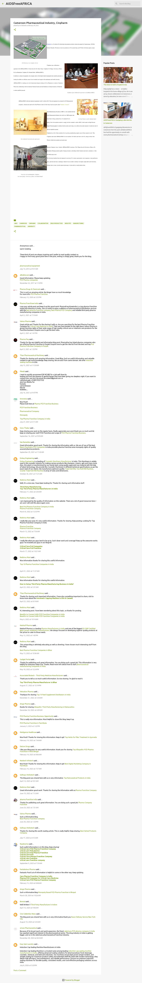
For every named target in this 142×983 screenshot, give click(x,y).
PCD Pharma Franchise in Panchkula (33, 723)
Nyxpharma (24, 844)
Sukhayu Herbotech (27, 775)
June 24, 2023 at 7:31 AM (29, 808)
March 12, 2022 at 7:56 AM (30, 531)
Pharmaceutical (19, 226)
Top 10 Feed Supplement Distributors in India (53, 695)
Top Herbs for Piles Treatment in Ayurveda (81, 737)
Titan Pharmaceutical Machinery (32, 355)
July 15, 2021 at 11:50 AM (29, 365)
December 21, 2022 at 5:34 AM (31, 698)
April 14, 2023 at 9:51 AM (29, 781)
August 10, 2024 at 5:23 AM (30, 922)
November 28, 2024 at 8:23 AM (31, 938)
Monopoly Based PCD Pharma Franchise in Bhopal (57, 892)
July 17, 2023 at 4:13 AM (29, 838)
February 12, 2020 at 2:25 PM (30, 297)
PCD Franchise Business (29, 407)
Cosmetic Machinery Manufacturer (58, 461)
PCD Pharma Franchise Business (74, 433)
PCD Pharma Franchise (39, 294)
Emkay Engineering (27, 458)
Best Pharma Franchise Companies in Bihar (36, 650)
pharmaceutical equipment (30, 266)
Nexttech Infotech (26, 761)
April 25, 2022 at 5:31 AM (29, 587)
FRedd (22, 371)
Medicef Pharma (26, 625)
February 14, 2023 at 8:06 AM (31, 755)
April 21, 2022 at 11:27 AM (30, 571)
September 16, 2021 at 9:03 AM (31, 436)
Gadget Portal (25, 659)
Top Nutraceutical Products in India (77, 778)
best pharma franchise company (38, 310)
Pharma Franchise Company (30, 508)
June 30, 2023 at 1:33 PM (29, 822)
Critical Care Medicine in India (41, 326)
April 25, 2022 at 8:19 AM (29, 601)
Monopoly (24, 415)
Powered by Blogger (72, 980)
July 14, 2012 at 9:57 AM (29, 269)
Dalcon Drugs (25, 746)
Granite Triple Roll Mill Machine (31, 471)
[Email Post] (15, 221)
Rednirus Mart (25, 480)
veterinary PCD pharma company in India (79, 931)
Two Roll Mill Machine (84, 469)
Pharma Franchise (26, 526)
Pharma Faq (24, 339)
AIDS (15, 223)
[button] (15, 29)
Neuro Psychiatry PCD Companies (32, 447)
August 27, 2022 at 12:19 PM (30, 685)
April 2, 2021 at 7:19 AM (29, 315)
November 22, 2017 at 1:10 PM (31, 283)
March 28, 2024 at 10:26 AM (30, 895)
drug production (56, 223)
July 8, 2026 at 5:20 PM (28, 965)
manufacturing (78, 223)
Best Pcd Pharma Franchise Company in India (37, 507)
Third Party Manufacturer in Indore (44, 905)
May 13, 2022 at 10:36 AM (29, 653)
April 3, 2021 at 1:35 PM (28, 349)
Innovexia (23, 399)
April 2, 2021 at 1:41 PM (28, 333)
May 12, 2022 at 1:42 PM (29, 635)
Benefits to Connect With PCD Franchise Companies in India (42, 614)
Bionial (22, 901)
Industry (68, 223)
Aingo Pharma (25, 704)
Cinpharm (32, 223)
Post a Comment (20, 970)
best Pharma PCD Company (61, 310)
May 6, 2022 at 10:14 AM (29, 619)
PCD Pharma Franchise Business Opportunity (36, 716)
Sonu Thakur (25, 428)
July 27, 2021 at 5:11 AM (29, 422)
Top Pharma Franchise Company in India (35, 419)
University (31, 226)
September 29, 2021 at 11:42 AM (32, 452)
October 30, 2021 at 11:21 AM (31, 474)
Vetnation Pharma (26, 691)
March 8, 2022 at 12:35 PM (30, 512)
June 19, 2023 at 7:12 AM (29, 793)
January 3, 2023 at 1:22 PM (30, 726)
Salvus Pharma (25, 321)
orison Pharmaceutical (28, 928)
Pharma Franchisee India (29, 303)
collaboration (43, 223)
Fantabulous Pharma (27, 869)
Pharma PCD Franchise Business (46, 404)
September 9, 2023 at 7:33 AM (31, 863)
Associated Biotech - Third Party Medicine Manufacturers (41, 675)
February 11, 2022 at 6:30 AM (31, 492)
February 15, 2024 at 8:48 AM (31, 883)
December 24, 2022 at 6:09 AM (31, 710)
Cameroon (23, 223)
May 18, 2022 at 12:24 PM (29, 669)
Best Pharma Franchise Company (32, 819)
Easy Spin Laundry (27, 944)
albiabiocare (24, 275)
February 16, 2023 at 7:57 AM (31, 769)
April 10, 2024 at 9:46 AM (29, 908)
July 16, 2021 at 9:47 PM (29, 393)
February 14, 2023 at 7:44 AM (31, 740)
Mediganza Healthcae (28, 732)
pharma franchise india (28, 799)
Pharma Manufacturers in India (53, 628)
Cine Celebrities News (28, 914)
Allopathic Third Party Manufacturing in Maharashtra (54, 707)
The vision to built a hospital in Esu (115, 85)
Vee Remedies (25, 442)
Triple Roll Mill (70, 469)
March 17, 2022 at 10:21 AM (30, 551)
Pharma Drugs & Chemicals (30, 289)
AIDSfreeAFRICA (19, 3)
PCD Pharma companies (29, 280)
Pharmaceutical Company (29, 411)
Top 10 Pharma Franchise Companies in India (37, 564)
